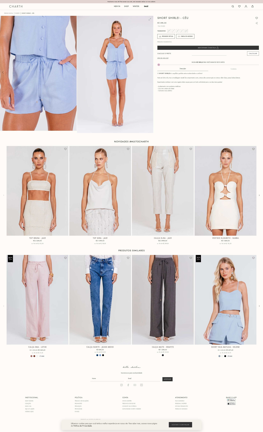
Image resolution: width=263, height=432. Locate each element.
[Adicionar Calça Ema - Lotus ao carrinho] (65, 343)
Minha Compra (127, 401)
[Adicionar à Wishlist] (256, 18)
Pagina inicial (8, 13)
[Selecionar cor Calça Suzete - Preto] (103, 355)
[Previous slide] (3, 195)
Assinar (167, 379)
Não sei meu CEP (162, 58)
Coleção (28, 403)
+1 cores (42, 356)
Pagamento (78, 403)
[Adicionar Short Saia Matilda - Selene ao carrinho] (253, 343)
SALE (146, 6)
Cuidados (233, 69)
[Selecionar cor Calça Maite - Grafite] (163, 355)
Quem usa (28, 406)
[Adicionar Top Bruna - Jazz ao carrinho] (65, 234)
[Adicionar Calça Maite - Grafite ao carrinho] (191, 343)
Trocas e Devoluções (81, 401)
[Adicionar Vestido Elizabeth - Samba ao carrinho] (253, 234)
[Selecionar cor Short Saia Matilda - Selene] (219, 356)
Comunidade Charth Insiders (131, 409)
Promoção (78, 406)
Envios (77, 411)
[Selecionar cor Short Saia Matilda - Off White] (222, 356)
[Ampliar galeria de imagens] (150, 19)
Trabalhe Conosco (181, 409)
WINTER (136, 6)
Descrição (183, 69)
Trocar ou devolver (128, 403)
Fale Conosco (179, 401)
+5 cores (230, 356)
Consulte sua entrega (129, 406)
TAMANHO (161, 31)
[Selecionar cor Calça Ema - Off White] (37, 356)
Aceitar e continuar (180, 425)
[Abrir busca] (233, 6)
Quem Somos (29, 401)
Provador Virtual (167, 36)
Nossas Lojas (29, 411)
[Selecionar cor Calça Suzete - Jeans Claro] (100, 355)
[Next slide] (259, 195)
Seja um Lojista (29, 409)
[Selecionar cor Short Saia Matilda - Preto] (225, 356)
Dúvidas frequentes (181, 406)
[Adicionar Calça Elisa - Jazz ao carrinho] (191, 234)
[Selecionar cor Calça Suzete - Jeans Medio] (97, 355)
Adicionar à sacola (207, 48)
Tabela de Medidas (187, 36)
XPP (215, 234)
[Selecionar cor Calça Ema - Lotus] (31, 356)
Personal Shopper (180, 403)
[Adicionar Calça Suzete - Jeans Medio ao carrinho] (128, 343)
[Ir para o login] (246, 6)
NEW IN (117, 6)
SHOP (126, 6)
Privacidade (78, 409)
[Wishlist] (239, 6)
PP (29, 234)
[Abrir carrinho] (252, 6)
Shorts (17, 13)
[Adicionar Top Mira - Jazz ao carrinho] (128, 234)
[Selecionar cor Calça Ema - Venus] (34, 356)
